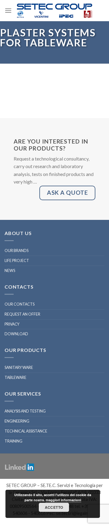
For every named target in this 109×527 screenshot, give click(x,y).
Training (13, 441)
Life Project (17, 260)
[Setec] (54, 10)
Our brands (16, 250)
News (10, 270)
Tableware (15, 377)
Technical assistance (26, 431)
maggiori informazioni (63, 500)
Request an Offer (22, 314)
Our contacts (20, 304)
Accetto (54, 507)
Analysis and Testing (25, 411)
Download (16, 334)
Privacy (12, 324)
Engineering (17, 421)
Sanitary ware (19, 367)
